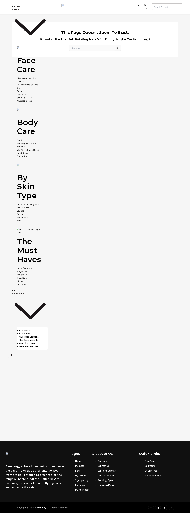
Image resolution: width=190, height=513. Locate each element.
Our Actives (25, 333)
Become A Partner (28, 346)
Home (17, 7)
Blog (16, 290)
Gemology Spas (27, 343)
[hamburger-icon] (48, 6)
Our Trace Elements (29, 337)
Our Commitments (28, 340)
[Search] (178, 7)
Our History (25, 330)
